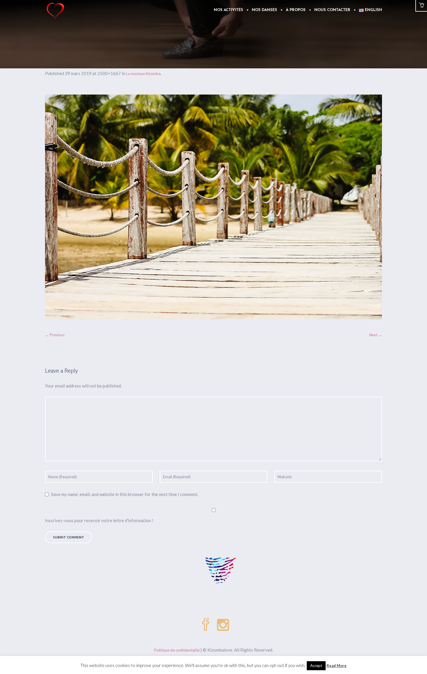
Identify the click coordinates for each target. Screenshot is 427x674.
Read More (336, 665)
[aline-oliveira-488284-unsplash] (213, 207)
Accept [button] (316, 665)
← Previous (54, 334)
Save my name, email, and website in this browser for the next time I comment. (124, 494)
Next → (375, 334)
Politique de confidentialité (177, 650)
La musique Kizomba (143, 73)
